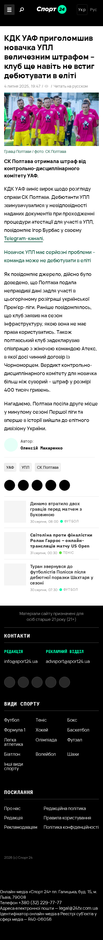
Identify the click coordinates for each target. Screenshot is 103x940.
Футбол (11, 720)
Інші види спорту (13, 766)
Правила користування (67, 818)
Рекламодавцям (20, 827)
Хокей (42, 730)
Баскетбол (78, 730)
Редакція (13, 818)
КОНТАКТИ (17, 636)
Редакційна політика (65, 808)
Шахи (73, 754)
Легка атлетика (13, 742)
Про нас (12, 808)
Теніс (41, 720)
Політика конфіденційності (71, 827)
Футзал (74, 740)
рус (93, 10)
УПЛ (25, 467)
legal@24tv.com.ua (78, 908)
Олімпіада (46, 740)
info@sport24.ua (21, 661)
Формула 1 (15, 730)
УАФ (10, 467)
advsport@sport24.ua (68, 661)
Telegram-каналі (23, 238)
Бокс (72, 720)
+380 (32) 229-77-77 (40, 903)
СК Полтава (48, 467)
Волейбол (46, 754)
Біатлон (12, 754)
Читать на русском (71, 86)
